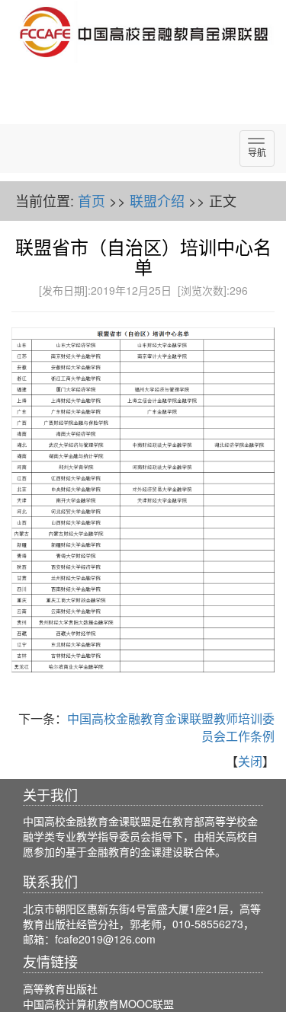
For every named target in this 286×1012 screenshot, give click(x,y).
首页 (91, 200)
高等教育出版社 (60, 988)
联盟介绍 (157, 200)
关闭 (250, 761)
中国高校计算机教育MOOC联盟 (98, 1003)
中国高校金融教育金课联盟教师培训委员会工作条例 (171, 727)
